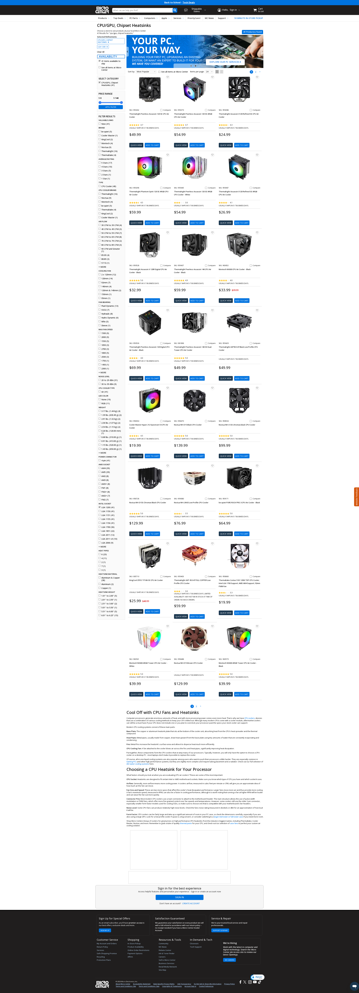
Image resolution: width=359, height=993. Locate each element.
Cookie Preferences (206, 986)
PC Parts (134, 18)
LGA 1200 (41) (107, 507)
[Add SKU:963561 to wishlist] (167, 626)
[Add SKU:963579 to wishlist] (257, 626)
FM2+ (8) (105, 492)
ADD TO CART (152, 145)
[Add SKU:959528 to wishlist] (167, 232)
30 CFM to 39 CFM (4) (111, 225)
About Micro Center (123, 984)
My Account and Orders (107, 943)
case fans (234, 823)
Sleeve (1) (105, 325)
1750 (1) (105, 361)
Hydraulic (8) (107, 314)
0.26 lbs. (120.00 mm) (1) (111, 432)
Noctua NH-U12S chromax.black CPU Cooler (237, 424)
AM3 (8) (105, 480)
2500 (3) (105, 357)
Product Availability (136, 947)
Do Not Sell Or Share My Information (207, 984)
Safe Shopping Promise (107, 953)
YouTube (254, 982)
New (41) (105, 124)
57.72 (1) (105, 263)
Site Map (162, 970)
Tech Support (196, 947)
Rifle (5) (105, 321)
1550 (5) (105, 341)
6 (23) (104, 554)
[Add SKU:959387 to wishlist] (257, 154)
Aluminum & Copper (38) (110, 579)
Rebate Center (165, 950)
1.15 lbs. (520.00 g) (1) (111, 445)
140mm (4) (106, 286)
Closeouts (194, 943)
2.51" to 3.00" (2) (109, 603)
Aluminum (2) (107, 584)
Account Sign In (190, 986)
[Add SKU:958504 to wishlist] (257, 388)
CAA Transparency (184, 984)
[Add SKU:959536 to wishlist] (167, 310)
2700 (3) (105, 349)
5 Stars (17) (106, 163)
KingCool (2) (107, 139)
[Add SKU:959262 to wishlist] (167, 77)
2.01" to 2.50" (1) (109, 599)
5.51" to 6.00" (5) (109, 611)
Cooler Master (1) (109, 135)
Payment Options (135, 953)
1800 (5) (105, 353)
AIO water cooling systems (137, 764)
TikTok (259, 982)
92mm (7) (105, 282)
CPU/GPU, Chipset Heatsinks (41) (109, 83)
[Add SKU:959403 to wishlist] (212, 543)
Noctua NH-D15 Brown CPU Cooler (188, 663)
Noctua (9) (106, 147)
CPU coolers (249, 718)
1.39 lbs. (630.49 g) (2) (111, 415)
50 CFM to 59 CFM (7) (111, 233)
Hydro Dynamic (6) (109, 317)
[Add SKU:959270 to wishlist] (212, 77)
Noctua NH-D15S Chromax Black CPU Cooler (147, 502)
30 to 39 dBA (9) (109, 384)
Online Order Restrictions (138, 950)
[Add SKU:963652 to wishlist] (257, 232)
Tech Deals (189, 2)
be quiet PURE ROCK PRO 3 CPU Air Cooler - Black (239, 502)
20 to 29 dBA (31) (109, 380)
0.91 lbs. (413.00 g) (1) (111, 441)
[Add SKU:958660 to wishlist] (257, 543)
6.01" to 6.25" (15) (109, 615)
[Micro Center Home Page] (102, 9)
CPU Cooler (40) (108, 186)
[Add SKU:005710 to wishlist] (167, 543)
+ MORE (102, 267)
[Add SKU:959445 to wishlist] (212, 154)
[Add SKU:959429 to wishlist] (257, 310)
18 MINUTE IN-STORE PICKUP (248, 18)
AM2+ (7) (105, 496)
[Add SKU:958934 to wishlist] (167, 388)
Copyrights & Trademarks (172, 986)
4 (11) (104, 558)
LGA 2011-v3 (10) (109, 539)
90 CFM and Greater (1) (110, 250)
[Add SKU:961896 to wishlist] (212, 310)
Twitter (245, 982)
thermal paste (186, 823)
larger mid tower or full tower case (228, 816)
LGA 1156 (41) (107, 523)
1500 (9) (105, 333)
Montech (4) (107, 143)
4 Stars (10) (106, 167)
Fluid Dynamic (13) (109, 306)
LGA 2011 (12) (107, 535)
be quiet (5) (106, 131)
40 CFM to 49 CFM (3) (111, 229)
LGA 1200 (103, 47)
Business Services (166, 963)
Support (222, 18)
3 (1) (103, 570)
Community (163, 943)
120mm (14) (107, 278)
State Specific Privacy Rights (163, 984)
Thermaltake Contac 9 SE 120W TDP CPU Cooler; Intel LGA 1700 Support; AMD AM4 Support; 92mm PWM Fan (239, 583)
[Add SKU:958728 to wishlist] (167, 465)
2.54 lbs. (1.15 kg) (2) (110, 427)
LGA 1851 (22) (107, 531)
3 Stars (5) (106, 170)
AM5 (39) (105, 472)
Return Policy (102, 947)
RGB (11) (105, 403)
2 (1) (103, 562)
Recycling (101, 957)
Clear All (100, 52)
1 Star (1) (105, 178)
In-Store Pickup (134, 943)
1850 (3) (105, 345)
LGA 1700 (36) (107, 527)
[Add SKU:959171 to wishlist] (257, 465)
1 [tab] (191, 66)
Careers (162, 957)
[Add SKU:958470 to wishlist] (212, 388)
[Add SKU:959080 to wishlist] (212, 465)
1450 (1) (105, 364)
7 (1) (103, 566)
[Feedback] (356, 496)
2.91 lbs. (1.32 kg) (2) (110, 419)
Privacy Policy (229, 984)
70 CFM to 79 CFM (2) (111, 241)
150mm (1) (106, 294)
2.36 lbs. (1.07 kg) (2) (110, 423)
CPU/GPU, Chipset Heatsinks (105, 41)
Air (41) (104, 392)
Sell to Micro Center (167, 960)
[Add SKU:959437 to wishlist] (212, 232)
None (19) (106, 399)
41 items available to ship (110, 62)
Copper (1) (106, 588)
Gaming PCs (131, 761)
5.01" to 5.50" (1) (109, 607)
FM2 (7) (105, 499)
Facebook (240, 982)
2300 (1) (105, 368)
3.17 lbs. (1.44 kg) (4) (110, 411)
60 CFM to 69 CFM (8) (111, 237)
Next (262, 52)
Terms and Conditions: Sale (149, 986)
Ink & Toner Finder (166, 953)
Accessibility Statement (141, 984)
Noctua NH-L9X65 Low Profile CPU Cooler (191, 502)
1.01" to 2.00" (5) (109, 596)
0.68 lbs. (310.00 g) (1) (111, 437)
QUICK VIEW (136, 145)
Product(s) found (252, 31)
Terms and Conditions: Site (126, 986)
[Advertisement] (153, 850)
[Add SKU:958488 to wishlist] (212, 626)
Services (177, 18)
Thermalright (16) (109, 151)
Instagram (249, 982)
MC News (209, 18)
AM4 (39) (105, 468)
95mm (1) (105, 298)
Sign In (179, 897)
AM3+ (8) (105, 484)
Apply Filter (110, 107)
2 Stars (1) (106, 174)
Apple (164, 18)
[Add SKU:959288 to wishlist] (257, 77)
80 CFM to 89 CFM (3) (111, 245)
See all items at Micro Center (111, 68)
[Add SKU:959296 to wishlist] (167, 154)
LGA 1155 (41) (107, 519)
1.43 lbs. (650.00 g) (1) (111, 449)
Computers (149, 18)
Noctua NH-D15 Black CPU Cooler (188, 424)
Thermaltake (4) (108, 155)
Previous (127, 52)
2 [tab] (195, 66)
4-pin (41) (105, 460)
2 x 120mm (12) (108, 274)
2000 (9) (105, 337)
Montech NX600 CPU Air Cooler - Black (235, 269)
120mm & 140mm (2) (111, 290)
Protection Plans (104, 960)
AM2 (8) (105, 476)
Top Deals (118, 18)
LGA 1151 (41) (107, 515)
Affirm (130, 957)
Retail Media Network (168, 966)
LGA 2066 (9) (107, 543)
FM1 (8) (105, 488)
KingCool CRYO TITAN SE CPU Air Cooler (146, 580)
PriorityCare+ (194, 18)
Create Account (191, 903)
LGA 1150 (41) (107, 511)
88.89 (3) (105, 259)
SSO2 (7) (105, 310)
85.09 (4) (105, 255)
